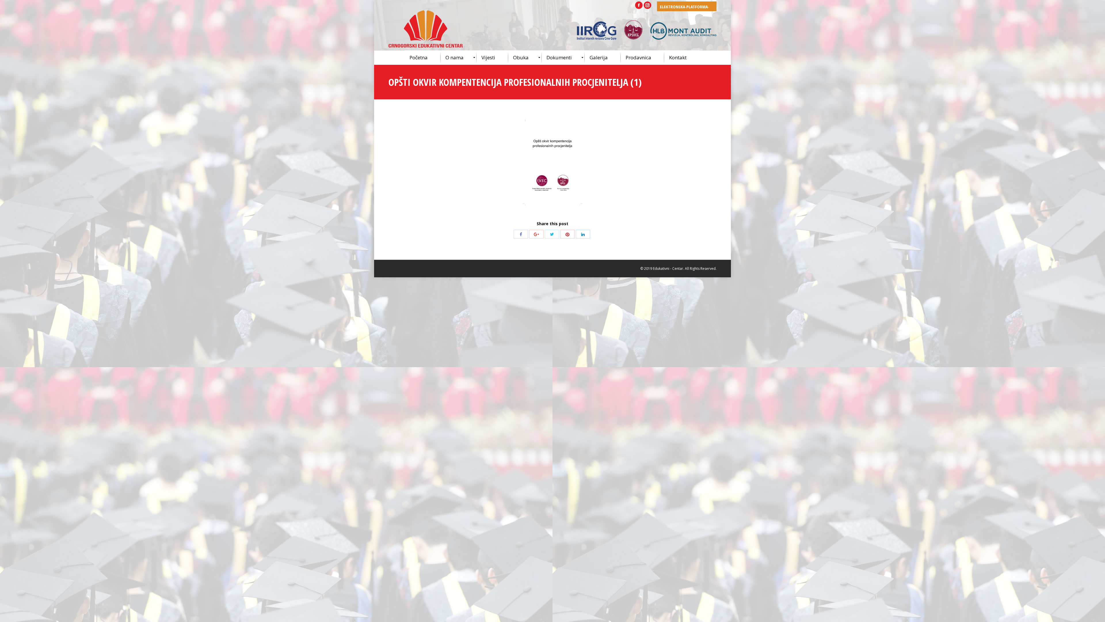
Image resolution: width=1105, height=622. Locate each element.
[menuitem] (423, 57)
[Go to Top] (1095, 612)
